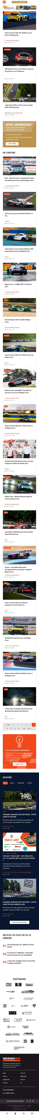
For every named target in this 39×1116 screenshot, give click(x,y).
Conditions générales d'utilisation (16, 1105)
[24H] (7, 1113)
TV (21, 1083)
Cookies (27, 1106)
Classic (12, 783)
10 (27, 724)
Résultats (23, 1076)
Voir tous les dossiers (20, 922)
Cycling (29, 783)
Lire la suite (19, 764)
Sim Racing (20, 783)
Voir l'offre (12, 144)
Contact (30, 1105)
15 (15, 728)
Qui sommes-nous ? (9, 1093)
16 (19, 728)
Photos (22, 1079)
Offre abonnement (20, 2)
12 (34, 724)
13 (8, 728)
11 (30, 724)
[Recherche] (23, 1113)
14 (11, 728)
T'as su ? (23, 1073)
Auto (5, 783)
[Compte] (15, 1113)
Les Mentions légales (17, 1106)
